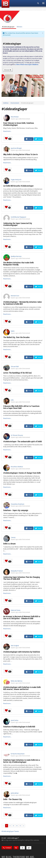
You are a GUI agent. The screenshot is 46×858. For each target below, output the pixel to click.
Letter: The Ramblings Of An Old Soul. (17, 373)
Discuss (7, 70)
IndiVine (5, 103)
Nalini (12, 331)
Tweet (39, 139)
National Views (15, 610)
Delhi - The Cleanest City (12, 799)
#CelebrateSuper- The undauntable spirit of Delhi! (22, 441)
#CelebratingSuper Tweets (10, 831)
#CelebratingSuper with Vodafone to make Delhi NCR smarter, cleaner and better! (22, 688)
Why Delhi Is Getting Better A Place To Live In (20, 154)
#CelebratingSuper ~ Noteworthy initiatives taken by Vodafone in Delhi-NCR (22, 303)
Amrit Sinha (14, 720)
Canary (13, 537)
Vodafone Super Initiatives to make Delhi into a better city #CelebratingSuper (21, 761)
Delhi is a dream (9, 543)
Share (30, 139)
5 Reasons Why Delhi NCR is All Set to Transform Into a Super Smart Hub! (21, 407)
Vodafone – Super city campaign (15, 510)
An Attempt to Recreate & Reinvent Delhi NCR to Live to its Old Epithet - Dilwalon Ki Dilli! (21, 617)
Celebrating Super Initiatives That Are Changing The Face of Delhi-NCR (21, 578)
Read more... (7, 131)
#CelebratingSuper (8, 27)
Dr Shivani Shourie (17, 435)
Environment (15, 103)
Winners (19, 27)
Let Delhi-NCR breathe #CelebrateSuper (18, 186)
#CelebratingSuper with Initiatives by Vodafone (21, 652)
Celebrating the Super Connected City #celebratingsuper (17, 224)
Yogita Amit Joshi (16, 180)
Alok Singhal (15, 646)
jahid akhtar (15, 793)
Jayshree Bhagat (16, 148)
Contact (8, 848)
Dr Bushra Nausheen (17, 754)
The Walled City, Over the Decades (16, 337)
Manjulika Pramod (17, 571)
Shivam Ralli (15, 366)
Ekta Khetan (15, 117)
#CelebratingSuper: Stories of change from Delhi (22, 473)
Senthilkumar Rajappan (18, 217)
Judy (12, 400)
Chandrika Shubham (17, 504)
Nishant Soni (15, 296)
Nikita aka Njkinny (16, 681)
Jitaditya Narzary (16, 256)
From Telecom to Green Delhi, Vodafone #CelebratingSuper (18, 124)
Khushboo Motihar (17, 467)
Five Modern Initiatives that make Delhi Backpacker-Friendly (18, 263)
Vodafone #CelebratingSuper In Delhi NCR (19, 726)
